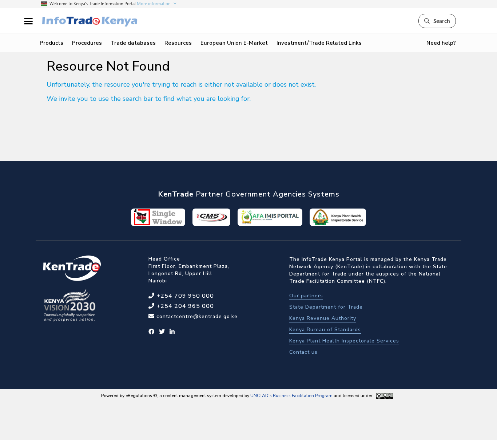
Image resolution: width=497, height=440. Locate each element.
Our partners (306, 295)
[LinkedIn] (172, 332)
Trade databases (133, 43)
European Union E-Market (234, 43)
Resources (178, 43)
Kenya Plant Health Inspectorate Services (344, 340)
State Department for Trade (326, 307)
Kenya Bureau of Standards (325, 329)
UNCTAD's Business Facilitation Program (291, 396)
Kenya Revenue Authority (322, 318)
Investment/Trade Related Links (319, 43)
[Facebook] (151, 332)
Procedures (87, 43)
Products (51, 43)
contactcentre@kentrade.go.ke (196, 316)
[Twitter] (162, 332)
